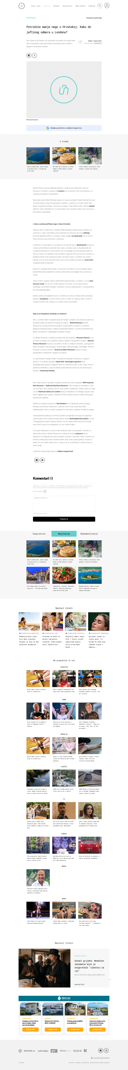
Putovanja (46, 6)
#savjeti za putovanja (94, 18)
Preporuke (91, 6)
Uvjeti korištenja (85, 1062)
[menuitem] (106, 5)
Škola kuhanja (80, 6)
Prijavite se (64, 519)
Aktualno (56, 6)
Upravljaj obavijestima (101, 1058)
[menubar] (106, 5)
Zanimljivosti (67, 6)
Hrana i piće (35, 6)
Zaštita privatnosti (94, 1062)
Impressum (71, 1062)
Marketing (77, 1062)
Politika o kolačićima (104, 1062)
